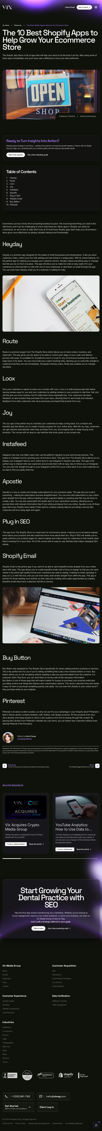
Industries (8, 1022)
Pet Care (5, 1058)
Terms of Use (7, 1123)
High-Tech (6, 1046)
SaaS (4, 1050)
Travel (4, 1062)
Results (5, 975)
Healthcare (6, 1027)
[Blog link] (26, 823)
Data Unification (61, 996)
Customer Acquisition (64, 966)
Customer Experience (14, 996)
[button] (96, 7)
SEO (54, 971)
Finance (5, 1035)
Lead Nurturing (8, 1012)
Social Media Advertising (61, 978)
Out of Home (57, 982)
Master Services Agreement (39, 1123)
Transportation (7, 1043)
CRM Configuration (59, 1005)
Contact (5, 986)
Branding (5, 1005)
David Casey (91, 116)
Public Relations (58, 986)
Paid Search (56, 975)
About (4, 971)
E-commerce (7, 1031)
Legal (4, 1039)
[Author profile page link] (8, 737)
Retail (4, 1054)
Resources (6, 978)
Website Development (10, 1009)
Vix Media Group (11, 966)
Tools (4, 982)
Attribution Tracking (59, 1001)
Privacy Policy (20, 1123)
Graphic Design (8, 1001)
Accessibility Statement (74, 1123)
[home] (7, 7)
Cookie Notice (57, 1123)
